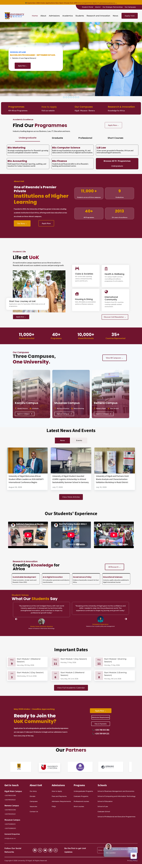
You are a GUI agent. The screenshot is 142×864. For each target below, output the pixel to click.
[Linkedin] (50, 850)
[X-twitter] (40, 850)
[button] (43, 15)
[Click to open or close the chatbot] (134, 856)
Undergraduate (117, 166)
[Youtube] (45, 850)
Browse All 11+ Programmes (117, 161)
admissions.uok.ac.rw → (108, 3)
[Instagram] (56, 850)
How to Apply (49, 106)
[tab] (27, 138)
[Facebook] (35, 850)
